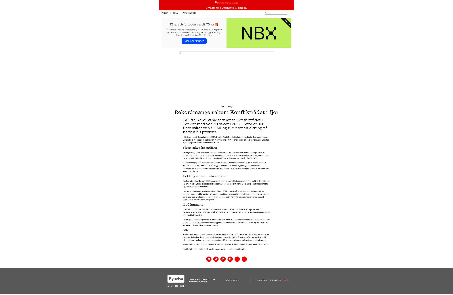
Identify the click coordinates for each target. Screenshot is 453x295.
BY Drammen (284, 280)
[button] (209, 259)
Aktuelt (165, 13)
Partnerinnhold (189, 13)
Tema (175, 13)
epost (237, 280)
